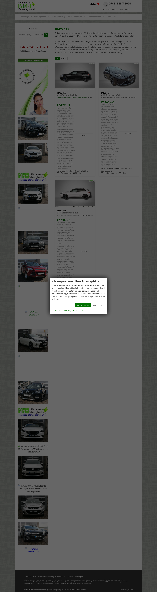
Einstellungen (98, 305)
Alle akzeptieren (83, 305)
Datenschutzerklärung (61, 310)
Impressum (78, 310)
